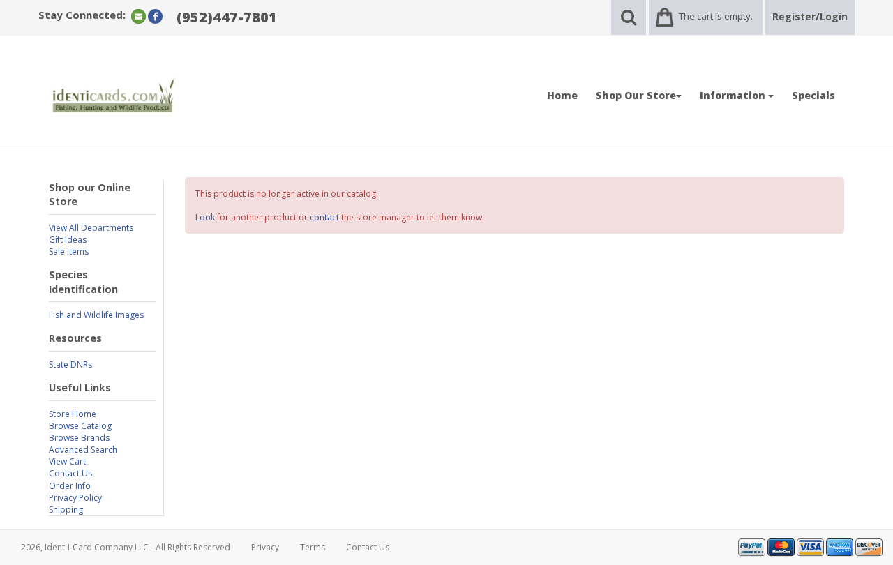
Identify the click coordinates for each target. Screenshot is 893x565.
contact (324, 217)
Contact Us (70, 473)
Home (562, 95)
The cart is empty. (716, 16)
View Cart (67, 461)
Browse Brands (79, 438)
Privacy (265, 547)
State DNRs (70, 364)
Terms (312, 547)
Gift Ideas (68, 240)
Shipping (66, 509)
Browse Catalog (80, 426)
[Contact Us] (138, 16)
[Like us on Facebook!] (155, 16)
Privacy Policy (75, 498)
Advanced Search (83, 449)
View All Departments (91, 228)
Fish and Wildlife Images (96, 315)
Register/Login (810, 16)
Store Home (72, 414)
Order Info (70, 486)
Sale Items (69, 251)
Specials (813, 95)
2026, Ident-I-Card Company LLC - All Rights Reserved (125, 547)
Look (205, 217)
